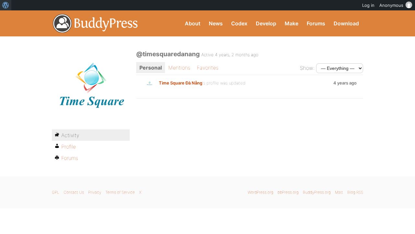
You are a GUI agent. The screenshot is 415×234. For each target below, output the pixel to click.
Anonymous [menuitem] (391, 5)
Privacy (94, 192)
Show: (307, 68)
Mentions (179, 67)
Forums (316, 23)
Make (291, 23)
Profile (68, 146)
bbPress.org (288, 192)
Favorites (208, 67)
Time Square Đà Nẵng (180, 82)
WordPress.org (260, 192)
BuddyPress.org (95, 23)
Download (346, 23)
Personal (150, 67)
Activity (70, 135)
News (216, 23)
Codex (239, 23)
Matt (339, 192)
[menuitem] (5, 5)
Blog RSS (355, 192)
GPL (55, 192)
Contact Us (74, 192)
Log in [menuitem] (368, 5)
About (192, 23)
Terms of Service (120, 192)
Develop (266, 23)
